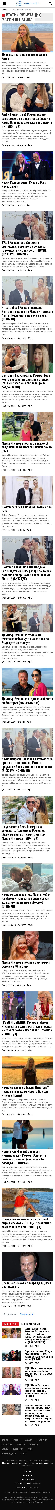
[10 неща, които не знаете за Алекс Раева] (27, 51)
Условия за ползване (41, 1463)
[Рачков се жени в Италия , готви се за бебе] (27, 504)
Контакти (27, 1475)
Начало (5, 10)
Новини (16, 1440)
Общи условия (27, 1479)
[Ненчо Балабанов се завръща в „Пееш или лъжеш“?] (27, 1280)
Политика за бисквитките (27, 1488)
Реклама (27, 1471)
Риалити (21, 1444)
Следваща (26, 1314)
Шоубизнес (42, 1440)
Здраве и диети (9, 1453)
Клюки (5, 1440)
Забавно (28, 1440)
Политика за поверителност (15, 1463)
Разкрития (18, 1448)
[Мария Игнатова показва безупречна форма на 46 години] (27, 959)
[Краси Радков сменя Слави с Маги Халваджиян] (27, 179)
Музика (5, 1448)
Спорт (24, 1453)
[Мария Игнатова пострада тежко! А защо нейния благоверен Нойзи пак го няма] (27, 440)
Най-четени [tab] (10, 1323)
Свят (30, 1448)
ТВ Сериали (7, 1444)
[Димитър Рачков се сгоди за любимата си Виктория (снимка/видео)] (27, 696)
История (34, 1444)
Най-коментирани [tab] (30, 1323)
